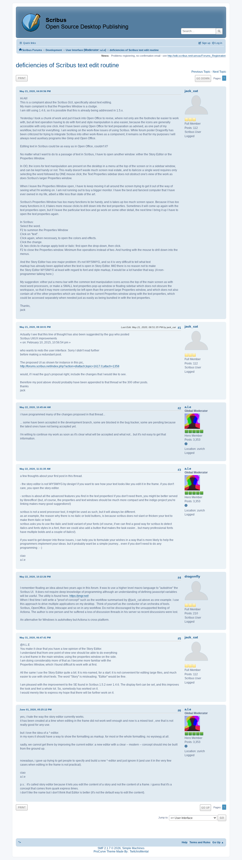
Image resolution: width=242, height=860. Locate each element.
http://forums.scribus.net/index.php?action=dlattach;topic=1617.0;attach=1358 (69, 366)
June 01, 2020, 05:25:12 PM (36, 709)
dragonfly (192, 576)
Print (22, 78)
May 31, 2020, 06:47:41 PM (35, 637)
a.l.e (102, 50)
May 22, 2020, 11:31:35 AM (35, 469)
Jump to (163, 817)
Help (184, 842)
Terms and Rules (200, 842)
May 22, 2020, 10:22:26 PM (35, 576)
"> (19, 842)
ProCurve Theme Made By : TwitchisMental (121, 851)
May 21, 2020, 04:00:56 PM (35, 91)
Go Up (205, 807)
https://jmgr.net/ (79, 596)
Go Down (203, 78)
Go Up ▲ (218, 842)
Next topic (219, 71)
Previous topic (200, 71)
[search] (219, 31)
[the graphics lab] (187, 444)
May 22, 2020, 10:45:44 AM (35, 407)
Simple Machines (133, 848)
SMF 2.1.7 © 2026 (109, 848)
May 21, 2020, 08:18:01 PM (35, 327)
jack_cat (191, 91)
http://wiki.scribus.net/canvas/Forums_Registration (197, 55)
